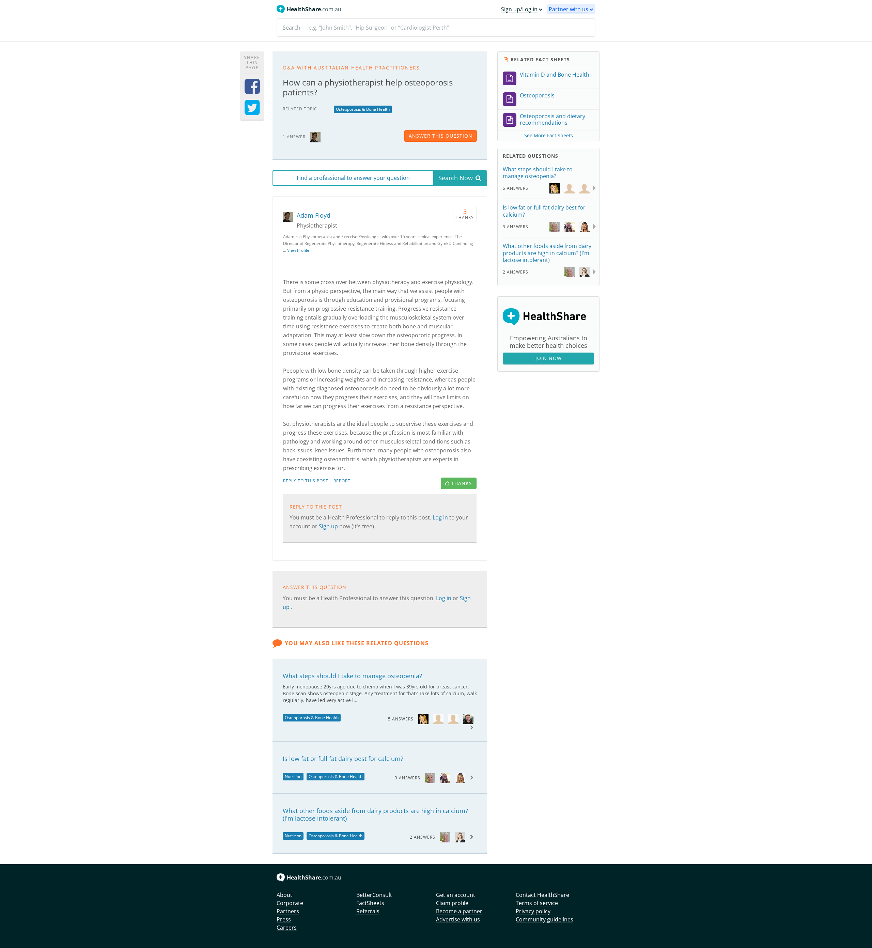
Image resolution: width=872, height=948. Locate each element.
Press (284, 919)
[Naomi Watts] (468, 718)
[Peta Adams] (445, 777)
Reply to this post (305, 481)
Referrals (367, 911)
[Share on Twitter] (252, 112)
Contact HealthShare (542, 895)
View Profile (298, 250)
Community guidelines (544, 919)
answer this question (440, 136)
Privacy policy (533, 911)
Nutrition (293, 776)
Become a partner (459, 911)
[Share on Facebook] (252, 91)
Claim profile (452, 903)
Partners (288, 911)
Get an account (455, 895)
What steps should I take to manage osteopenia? (352, 676)
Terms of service (537, 903)
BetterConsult (374, 895)
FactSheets (370, 903)
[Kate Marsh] (460, 837)
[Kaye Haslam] (430, 777)
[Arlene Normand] (423, 718)
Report (342, 481)
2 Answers (422, 837)
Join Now (548, 358)
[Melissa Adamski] (460, 777)
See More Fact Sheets (548, 135)
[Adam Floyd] (315, 136)
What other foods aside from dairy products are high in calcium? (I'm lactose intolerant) (375, 814)
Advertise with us (458, 919)
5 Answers (401, 719)
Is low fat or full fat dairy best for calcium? (343, 759)
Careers (287, 927)
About (284, 895)
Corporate (290, 903)
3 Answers (407, 778)
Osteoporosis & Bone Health (363, 109)
